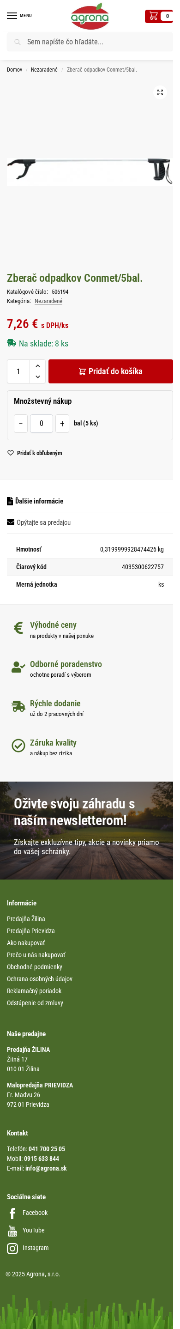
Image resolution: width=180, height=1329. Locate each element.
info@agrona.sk (46, 1168)
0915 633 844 (41, 1158)
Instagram (36, 1247)
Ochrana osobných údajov (39, 979)
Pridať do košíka (116, 371)
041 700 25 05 (47, 1149)
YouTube (34, 1230)
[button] (159, 16)
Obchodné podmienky (34, 967)
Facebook (35, 1212)
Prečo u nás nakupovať (36, 955)
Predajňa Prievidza (31, 931)
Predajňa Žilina (26, 918)
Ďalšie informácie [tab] (39, 501)
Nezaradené (44, 70)
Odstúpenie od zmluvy (35, 1003)
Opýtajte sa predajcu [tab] (44, 522)
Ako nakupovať (26, 943)
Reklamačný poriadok (34, 991)
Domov (14, 70)
